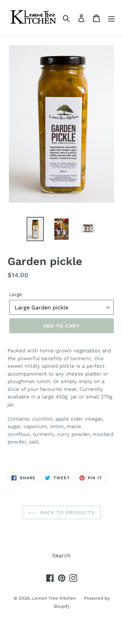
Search (61, 555)
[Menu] (111, 18)
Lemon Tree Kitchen (54, 598)
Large (15, 294)
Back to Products (66, 512)
